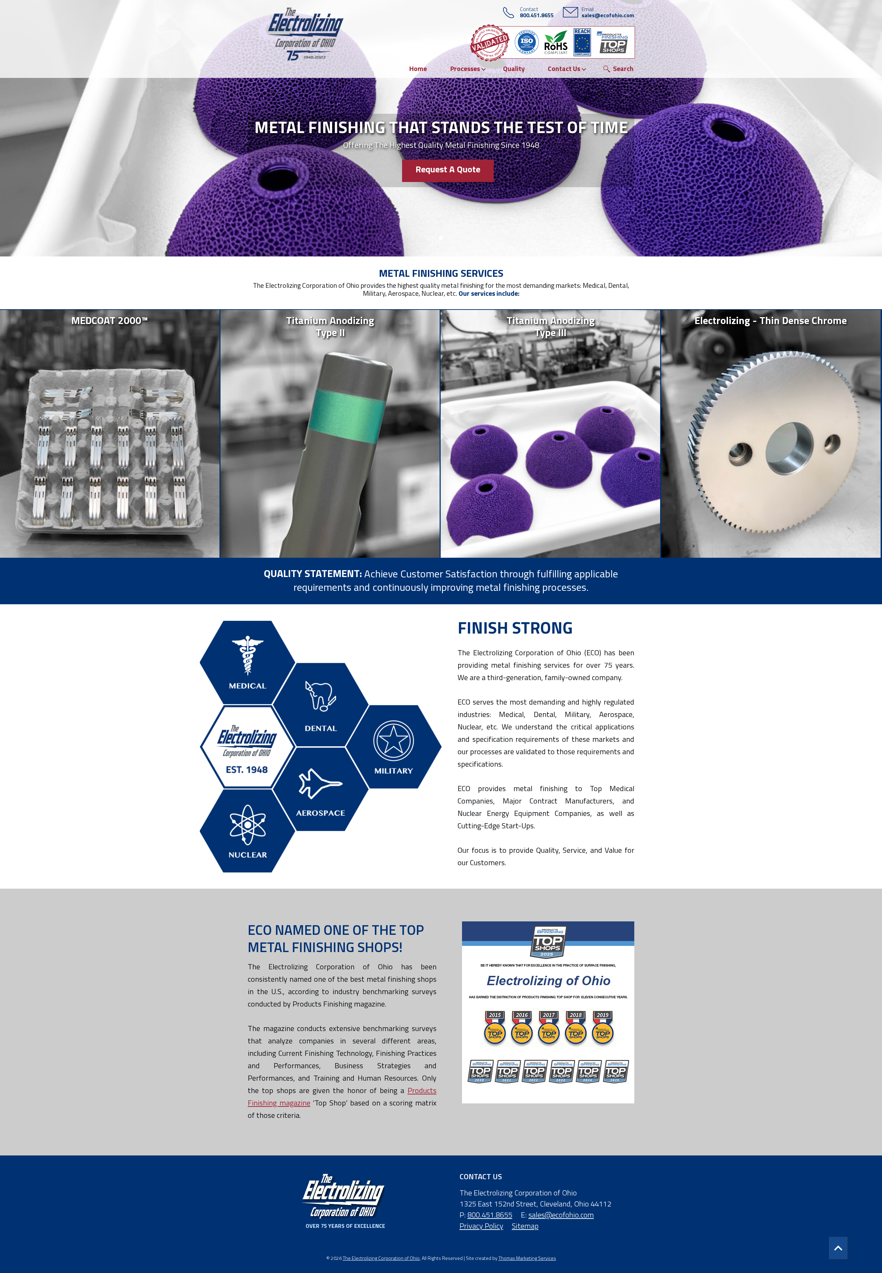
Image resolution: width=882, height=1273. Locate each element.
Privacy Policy (481, 1226)
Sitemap (525, 1226)
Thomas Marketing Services (527, 1258)
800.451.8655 (490, 1215)
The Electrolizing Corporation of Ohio (381, 1258)
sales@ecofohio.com (561, 1215)
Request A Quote (448, 169)
